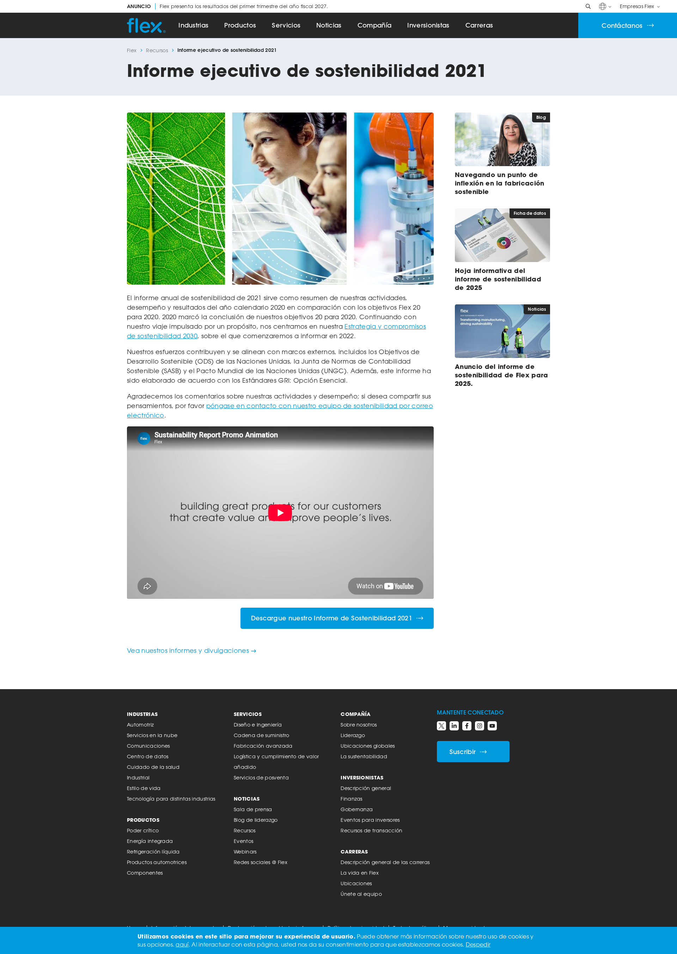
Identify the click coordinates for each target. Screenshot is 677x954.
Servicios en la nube (152, 735)
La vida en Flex (360, 873)
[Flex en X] (441, 725)
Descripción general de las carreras (385, 862)
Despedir (478, 944)
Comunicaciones (148, 746)
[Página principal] (146, 25)
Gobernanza (357, 809)
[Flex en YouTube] (492, 725)
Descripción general (366, 788)
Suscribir (463, 752)
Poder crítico (143, 830)
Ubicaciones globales (368, 746)
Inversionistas (428, 25)
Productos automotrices (157, 862)
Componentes (145, 873)
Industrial (138, 777)
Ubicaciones (356, 883)
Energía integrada (150, 841)
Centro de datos (148, 756)
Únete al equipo (361, 894)
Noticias (329, 25)
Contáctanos (622, 26)
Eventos (243, 841)
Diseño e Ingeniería (258, 725)
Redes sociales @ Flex (260, 862)
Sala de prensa (253, 809)
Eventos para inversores (370, 820)
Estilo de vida (143, 788)
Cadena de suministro (261, 735)
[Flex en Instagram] (479, 725)
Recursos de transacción (371, 830)
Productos (240, 25)
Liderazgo (353, 735)
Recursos (157, 50)
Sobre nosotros (359, 725)
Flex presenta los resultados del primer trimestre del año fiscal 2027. (227, 6)
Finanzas (351, 799)
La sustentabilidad (364, 756)
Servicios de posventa (261, 777)
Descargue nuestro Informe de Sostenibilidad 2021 (331, 618)
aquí (182, 944)
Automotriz (140, 725)
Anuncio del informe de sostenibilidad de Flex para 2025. (501, 375)
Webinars (245, 852)
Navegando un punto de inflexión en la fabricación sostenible (499, 183)
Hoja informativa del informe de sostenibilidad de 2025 (498, 279)
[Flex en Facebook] (466, 725)
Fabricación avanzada (263, 746)
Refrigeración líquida (153, 852)
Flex (131, 50)
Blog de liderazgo (255, 820)
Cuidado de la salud (153, 767)
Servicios (286, 25)
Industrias (193, 25)
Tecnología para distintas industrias (171, 799)
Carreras (479, 25)
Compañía (375, 25)
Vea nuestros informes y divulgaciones (188, 650)
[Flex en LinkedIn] (454, 725)
